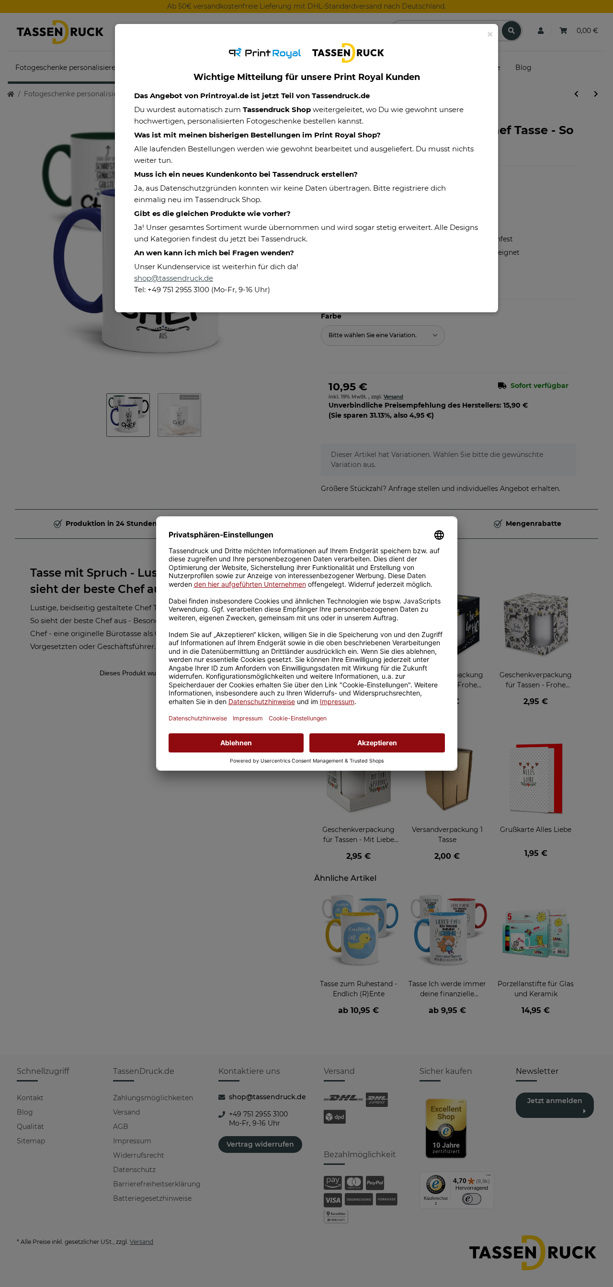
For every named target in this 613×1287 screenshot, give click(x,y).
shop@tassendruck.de (173, 278)
